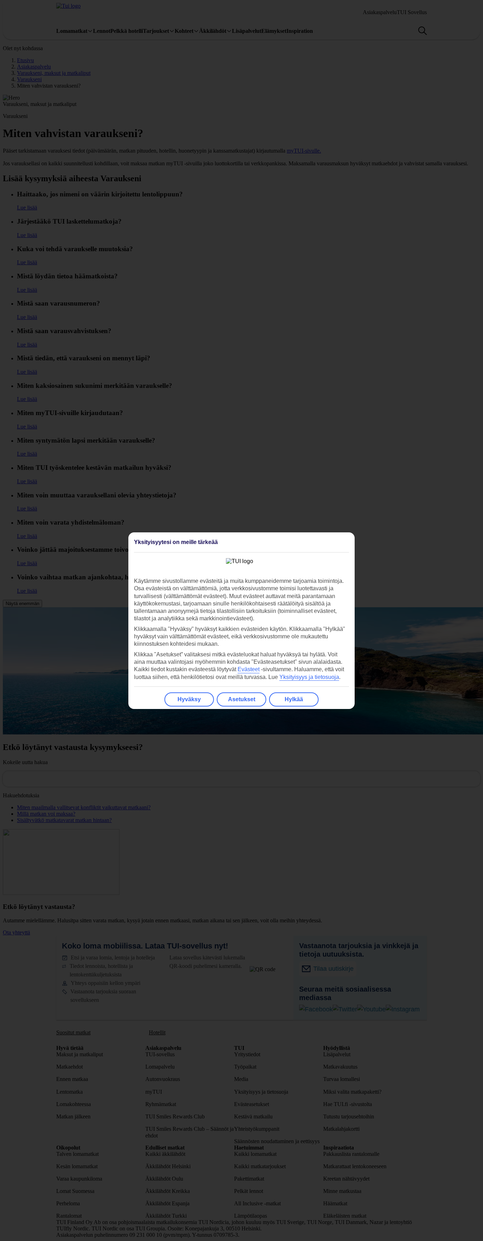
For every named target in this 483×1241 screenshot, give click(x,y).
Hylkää (294, 699)
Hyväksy (189, 699)
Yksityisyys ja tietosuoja (309, 677)
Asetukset (241, 699)
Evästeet (249, 669)
